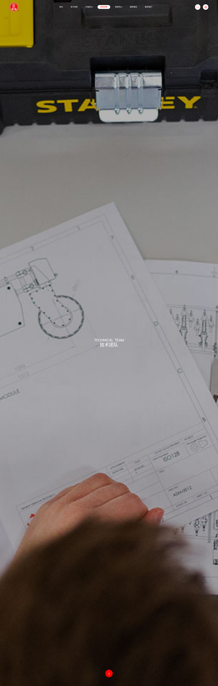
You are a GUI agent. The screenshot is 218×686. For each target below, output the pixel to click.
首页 (61, 7)
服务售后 (133, 7)
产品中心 (89, 7)
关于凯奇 (74, 7)
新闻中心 (118, 7)
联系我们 (148, 7)
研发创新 (103, 7)
